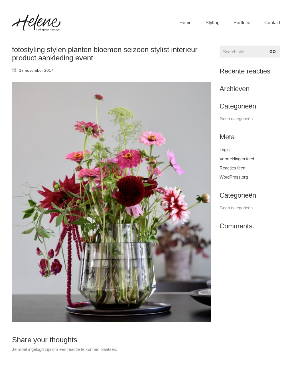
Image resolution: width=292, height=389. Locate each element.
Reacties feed (232, 167)
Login (225, 149)
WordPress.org (234, 177)
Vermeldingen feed (237, 158)
